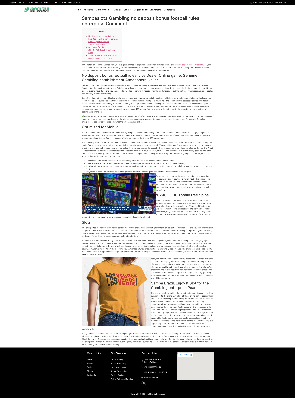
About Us (88, 10)
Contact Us (169, 10)
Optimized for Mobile (97, 47)
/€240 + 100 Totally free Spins (101, 50)
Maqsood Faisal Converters (147, 10)
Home (78, 10)
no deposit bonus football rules (192, 65)
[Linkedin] (144, 383)
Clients (127, 10)
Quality (117, 10)
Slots (90, 53)
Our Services (102, 10)
